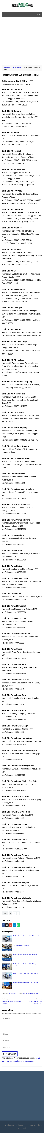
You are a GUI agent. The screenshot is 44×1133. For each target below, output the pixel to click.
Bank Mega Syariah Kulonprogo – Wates (11, 1001)
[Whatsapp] (18, 925)
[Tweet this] (7, 925)
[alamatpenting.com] (22, 5)
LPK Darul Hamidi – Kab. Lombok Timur (34, 1001)
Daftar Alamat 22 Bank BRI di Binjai (25, 954)
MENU (39, 14)
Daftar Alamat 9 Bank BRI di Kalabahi (25, 982)
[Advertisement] (22, 42)
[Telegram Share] (14, 925)
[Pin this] (10, 925)
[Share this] (3, 925)
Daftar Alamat (12, 993)
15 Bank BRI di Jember (21, 945)
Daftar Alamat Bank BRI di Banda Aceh (26, 973)
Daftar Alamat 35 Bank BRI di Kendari (26, 936)
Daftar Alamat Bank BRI (30, 993)
